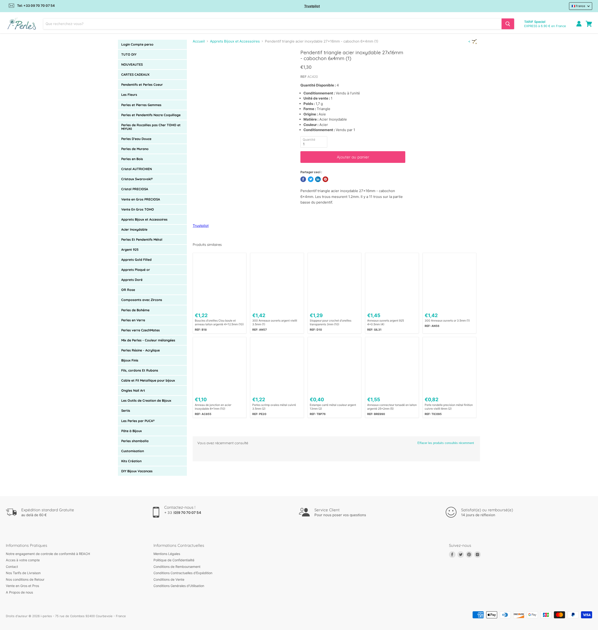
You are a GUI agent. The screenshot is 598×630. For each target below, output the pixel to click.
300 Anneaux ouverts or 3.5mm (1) (447, 320)
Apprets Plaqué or (135, 270)
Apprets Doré (131, 280)
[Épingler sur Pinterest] (325, 179)
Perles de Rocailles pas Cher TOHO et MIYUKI (151, 127)
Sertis (125, 410)
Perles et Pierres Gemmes (141, 105)
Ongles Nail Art (133, 390)
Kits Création (131, 461)
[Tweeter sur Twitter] (310, 179)
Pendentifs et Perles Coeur (142, 84)
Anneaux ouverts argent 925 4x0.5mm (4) (385, 322)
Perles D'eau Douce (136, 139)
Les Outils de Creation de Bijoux (146, 400)
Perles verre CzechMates (140, 330)
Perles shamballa (135, 441)
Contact (12, 567)
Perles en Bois (132, 159)
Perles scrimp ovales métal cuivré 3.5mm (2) (274, 406)
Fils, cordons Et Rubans (139, 370)
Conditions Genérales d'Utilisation (178, 586)
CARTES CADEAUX (135, 74)
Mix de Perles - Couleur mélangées (148, 340)
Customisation (132, 451)
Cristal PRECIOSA (134, 189)
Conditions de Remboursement (176, 567)
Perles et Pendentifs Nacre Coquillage (151, 115)
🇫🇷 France (578, 6)
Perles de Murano (135, 149)
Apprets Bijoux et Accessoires (144, 219)
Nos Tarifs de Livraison (23, 573)
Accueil (199, 41)
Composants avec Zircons (141, 300)
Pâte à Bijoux (131, 431)
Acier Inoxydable (134, 229)
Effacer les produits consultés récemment (445, 443)
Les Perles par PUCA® (138, 421)
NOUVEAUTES (132, 64)
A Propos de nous (19, 592)
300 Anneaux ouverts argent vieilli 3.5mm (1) (274, 322)
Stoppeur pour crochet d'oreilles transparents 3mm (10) (330, 322)
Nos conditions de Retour (25, 579)
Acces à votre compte (23, 560)
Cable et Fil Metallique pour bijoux (148, 380)
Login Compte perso (137, 44)
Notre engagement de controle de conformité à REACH (48, 554)
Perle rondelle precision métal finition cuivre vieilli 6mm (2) (449, 406)
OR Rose (128, 290)
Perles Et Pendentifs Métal (141, 239)
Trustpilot (312, 6)
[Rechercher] (508, 23)
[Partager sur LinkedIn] (318, 179)
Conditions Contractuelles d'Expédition (182, 573)
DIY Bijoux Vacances (137, 471)
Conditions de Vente (168, 579)
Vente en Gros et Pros (22, 586)
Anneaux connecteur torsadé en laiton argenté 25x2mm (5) (392, 406)
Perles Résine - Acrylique (140, 350)
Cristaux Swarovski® (137, 179)
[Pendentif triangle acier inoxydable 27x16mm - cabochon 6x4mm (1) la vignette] (201, 63)
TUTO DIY (128, 54)
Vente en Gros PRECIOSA (140, 199)
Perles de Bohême (135, 310)
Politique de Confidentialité (173, 560)
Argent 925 (130, 249)
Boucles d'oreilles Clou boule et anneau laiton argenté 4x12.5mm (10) (219, 322)
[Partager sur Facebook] (303, 179)
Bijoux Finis (129, 360)
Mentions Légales (166, 554)
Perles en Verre (133, 320)
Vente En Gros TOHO (137, 209)
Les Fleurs (129, 95)
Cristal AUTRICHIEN (136, 169)
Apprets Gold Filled (136, 260)
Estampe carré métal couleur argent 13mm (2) (333, 406)
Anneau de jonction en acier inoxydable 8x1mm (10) (213, 406)
